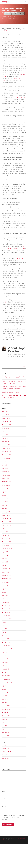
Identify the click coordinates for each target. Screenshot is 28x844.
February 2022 (6, 538)
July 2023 (4, 495)
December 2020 (6, 575)
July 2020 (4, 592)
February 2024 (6, 475)
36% (5, 302)
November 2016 (6, 712)
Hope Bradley (7, 16)
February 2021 (6, 569)
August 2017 (5, 686)
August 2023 (5, 492)
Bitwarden (20, 258)
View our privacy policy (17, 838)
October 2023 (6, 485)
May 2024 (5, 468)
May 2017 (5, 696)
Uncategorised (6, 758)
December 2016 (6, 709)
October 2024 (6, 458)
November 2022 (6, 522)
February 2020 (6, 605)
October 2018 (6, 645)
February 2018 (6, 672)
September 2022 (7, 525)
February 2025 (6, 445)
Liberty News (5, 755)
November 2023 (6, 482)
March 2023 (5, 508)
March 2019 (5, 632)
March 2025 (5, 441)
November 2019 (6, 612)
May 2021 (5, 558)
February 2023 (6, 512)
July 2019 (4, 622)
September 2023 (7, 488)
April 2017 (5, 699)
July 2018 (4, 655)
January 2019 (6, 639)
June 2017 (5, 692)
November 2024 (6, 455)
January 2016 (6, 736)
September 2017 (7, 682)
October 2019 (6, 615)
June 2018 (5, 659)
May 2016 (5, 726)
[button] (25, 2)
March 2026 (5, 415)
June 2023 (5, 498)
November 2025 (6, 425)
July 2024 (4, 462)
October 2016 (6, 716)
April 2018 (5, 666)
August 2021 (5, 552)
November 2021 (6, 542)
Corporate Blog (6, 751)
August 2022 (5, 528)
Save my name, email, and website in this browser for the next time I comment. (13, 817)
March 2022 (5, 535)
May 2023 (5, 502)
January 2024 (6, 478)
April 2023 (5, 505)
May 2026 (5, 411)
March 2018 (5, 669)
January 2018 (6, 676)
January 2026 (6, 418)
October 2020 (6, 582)
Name (4, 791)
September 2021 (7, 548)
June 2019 (5, 625)
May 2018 (5, 662)
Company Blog (11, 18)
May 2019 (5, 629)
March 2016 (5, 732)
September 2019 (7, 619)
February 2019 (6, 635)
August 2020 (5, 589)
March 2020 (5, 602)
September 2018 (7, 649)
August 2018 (5, 652)
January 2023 (6, 515)
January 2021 (6, 572)
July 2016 (4, 722)
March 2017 (5, 702)
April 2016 (5, 729)
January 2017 (6, 706)
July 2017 (4, 689)
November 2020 (6, 579)
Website (4, 806)
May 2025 (5, 438)
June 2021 (5, 555)
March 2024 (5, 472)
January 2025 (6, 448)
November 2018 (6, 642)
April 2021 (5, 562)
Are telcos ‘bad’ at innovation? (11, 392)
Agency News (6, 745)
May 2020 (5, 595)
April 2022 (5, 532)
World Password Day (8, 31)
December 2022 (6, 518)
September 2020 (7, 585)
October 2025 (6, 428)
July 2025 (4, 431)
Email (4, 799)
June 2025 (5, 435)
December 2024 (6, 451)
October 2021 (6, 545)
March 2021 (5, 565)
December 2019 (6, 609)
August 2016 (5, 719)
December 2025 (6, 421)
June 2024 (5, 465)
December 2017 (6, 679)
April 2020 (5, 599)
